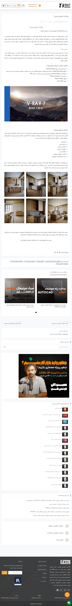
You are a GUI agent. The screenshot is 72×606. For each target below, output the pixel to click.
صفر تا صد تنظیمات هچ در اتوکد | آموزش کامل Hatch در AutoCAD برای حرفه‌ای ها (48, 500)
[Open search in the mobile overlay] (24, 5)
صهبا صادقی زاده (56, 21)
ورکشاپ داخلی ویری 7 (62, 264)
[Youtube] (57, 590)
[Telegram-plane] (64, 590)
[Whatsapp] (61, 590)
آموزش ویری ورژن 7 (29, 261)
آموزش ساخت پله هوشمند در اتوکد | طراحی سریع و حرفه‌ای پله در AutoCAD (49, 512)
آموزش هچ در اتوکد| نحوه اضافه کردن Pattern (57, 508)
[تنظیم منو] (3, 5)
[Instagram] (36, 246)
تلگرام (39, 595)
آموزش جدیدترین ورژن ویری (53, 261)
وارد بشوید (53, 334)
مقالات (49, 21)
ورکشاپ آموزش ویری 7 (17, 261)
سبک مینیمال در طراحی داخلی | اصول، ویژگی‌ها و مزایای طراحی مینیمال (51, 515)
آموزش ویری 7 (40, 261)
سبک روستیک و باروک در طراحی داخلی (59, 504)
